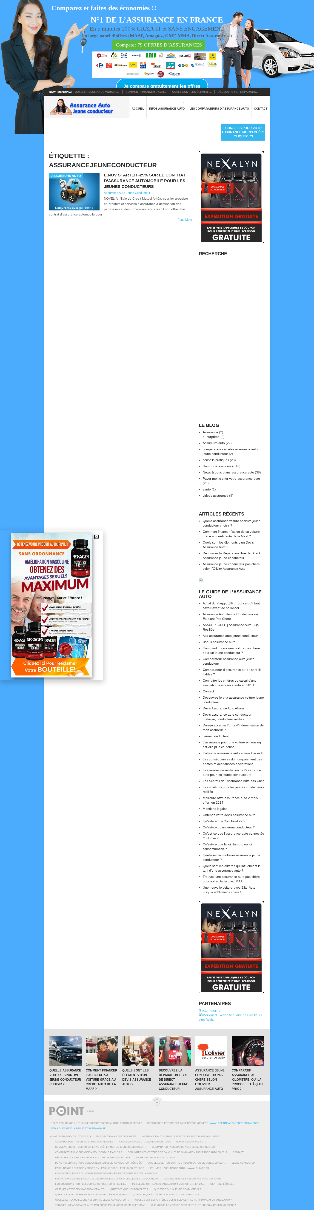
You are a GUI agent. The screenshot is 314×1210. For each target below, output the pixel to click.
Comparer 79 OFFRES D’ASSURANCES (159, 45)
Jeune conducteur (216, 736)
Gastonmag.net (210, 1010)
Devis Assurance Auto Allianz (223, 708)
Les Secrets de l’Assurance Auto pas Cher (233, 781)
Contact (260, 108)
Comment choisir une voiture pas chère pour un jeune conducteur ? (100, 1147)
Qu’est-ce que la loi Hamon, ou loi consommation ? (166, 1194)
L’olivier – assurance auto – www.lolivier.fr (233, 753)
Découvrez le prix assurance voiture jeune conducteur (93, 1157)
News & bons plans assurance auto (228, 472)
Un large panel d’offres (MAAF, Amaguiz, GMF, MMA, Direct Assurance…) (156, 35)
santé (207, 489)
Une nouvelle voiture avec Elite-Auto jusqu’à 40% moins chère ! (193, 1205)
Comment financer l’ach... (146, 92)
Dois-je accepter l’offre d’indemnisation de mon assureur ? (187, 1163)
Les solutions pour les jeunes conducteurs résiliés (90, 1184)
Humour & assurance (218, 466)
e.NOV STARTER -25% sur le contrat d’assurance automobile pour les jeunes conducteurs (145, 181)
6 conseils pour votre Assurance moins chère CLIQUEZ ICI (243, 132)
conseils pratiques (216, 460)
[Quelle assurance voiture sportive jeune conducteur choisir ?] (65, 1051)
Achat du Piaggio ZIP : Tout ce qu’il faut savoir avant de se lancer (93, 1136)
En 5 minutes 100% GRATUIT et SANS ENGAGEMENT (157, 29)
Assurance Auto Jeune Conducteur (127, 193)
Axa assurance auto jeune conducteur (230, 636)
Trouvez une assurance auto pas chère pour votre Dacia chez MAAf (100, 1205)
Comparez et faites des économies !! (103, 8)
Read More (184, 219)
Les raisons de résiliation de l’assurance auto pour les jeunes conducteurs (107, 1178)
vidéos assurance (215, 495)
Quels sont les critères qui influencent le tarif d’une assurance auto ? (183, 1200)
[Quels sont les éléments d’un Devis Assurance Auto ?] (138, 1051)
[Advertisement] (132, 134)
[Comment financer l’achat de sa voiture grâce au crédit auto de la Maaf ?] (102, 1051)
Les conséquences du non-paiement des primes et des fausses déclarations (106, 1173)
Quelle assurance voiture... (97, 92)
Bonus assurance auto (219, 642)
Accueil (138, 108)
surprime (213, 437)
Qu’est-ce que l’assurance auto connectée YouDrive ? (91, 1194)
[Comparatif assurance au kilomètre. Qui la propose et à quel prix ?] (248, 1051)
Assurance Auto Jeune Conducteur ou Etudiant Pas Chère (180, 1136)
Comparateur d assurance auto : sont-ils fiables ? (88, 1152)
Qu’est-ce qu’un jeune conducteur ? (229, 827)
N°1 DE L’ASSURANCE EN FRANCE (157, 20)
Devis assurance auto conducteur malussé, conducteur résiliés (98, 1163)
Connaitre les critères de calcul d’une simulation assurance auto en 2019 (177, 1152)
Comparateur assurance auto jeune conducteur (184, 1147)
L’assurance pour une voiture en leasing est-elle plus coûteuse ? (99, 1168)
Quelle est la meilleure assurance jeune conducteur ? (92, 1200)
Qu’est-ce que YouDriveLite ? (224, 821)
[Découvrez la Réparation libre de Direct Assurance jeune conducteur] (175, 1051)
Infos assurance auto (167, 108)
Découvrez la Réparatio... (238, 92)
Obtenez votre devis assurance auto (229, 815)
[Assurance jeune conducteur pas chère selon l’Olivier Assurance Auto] (211, 1051)
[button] (96, 536)
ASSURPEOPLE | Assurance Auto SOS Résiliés (84, 1141)
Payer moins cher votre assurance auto (231, 478)
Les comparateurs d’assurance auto (219, 108)
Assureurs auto (214, 443)
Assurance (210, 432)
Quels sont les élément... (191, 92)
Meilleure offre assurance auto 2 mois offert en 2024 (168, 1184)
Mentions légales (215, 808)
